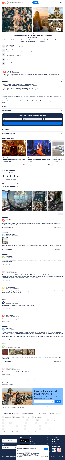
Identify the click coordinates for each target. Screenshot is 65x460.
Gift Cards (49, 447)
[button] (32, 37)
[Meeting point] (61, 129)
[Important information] (61, 133)
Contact (32, 439)
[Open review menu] (62, 220)
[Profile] (61, 3)
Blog (48, 443)
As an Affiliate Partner (56, 443)
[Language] (56, 2)
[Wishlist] (52, 3)
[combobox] (20, 2)
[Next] (62, 153)
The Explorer (48, 450)
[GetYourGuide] (4, 2)
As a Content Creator (56, 441)
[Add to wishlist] (25, 141)
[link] (14, 153)
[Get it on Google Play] (24, 440)
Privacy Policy (33, 443)
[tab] (11, 413)
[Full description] (61, 94)
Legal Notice (32, 441)
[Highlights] (61, 81)
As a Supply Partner (56, 439)
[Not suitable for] (61, 110)
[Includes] (61, 106)
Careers (48, 441)
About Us (49, 439)
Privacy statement (20, 407)
